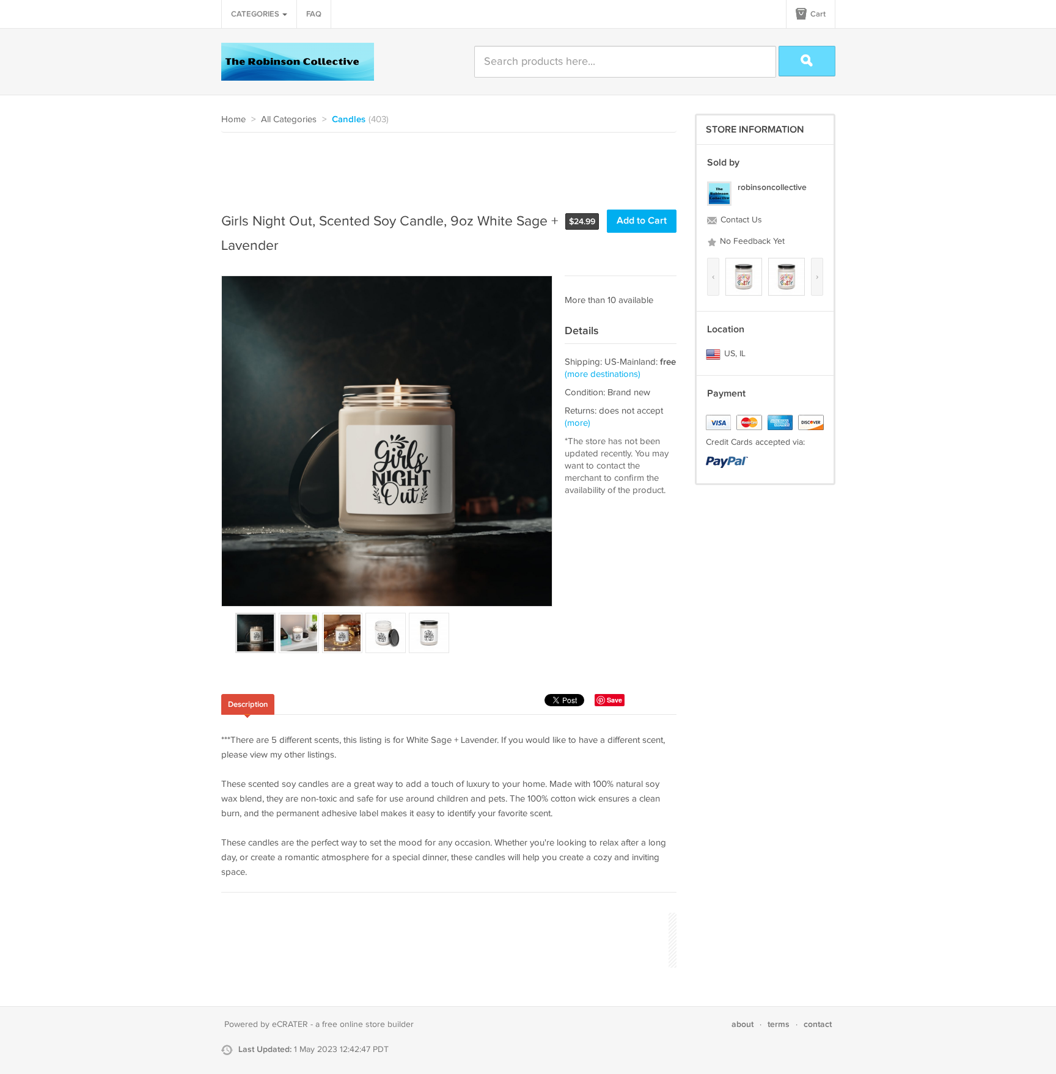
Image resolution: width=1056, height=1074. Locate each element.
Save (614, 699)
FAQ (313, 14)
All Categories (289, 119)
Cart (817, 14)
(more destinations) (602, 374)
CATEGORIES (256, 14)
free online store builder (368, 1024)
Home (233, 119)
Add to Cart (642, 221)
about (743, 1024)
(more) (577, 423)
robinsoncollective (772, 187)
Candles (348, 119)
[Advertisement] (443, 166)
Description (248, 704)
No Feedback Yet (751, 241)
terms (779, 1024)
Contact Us (740, 220)
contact (818, 1024)
